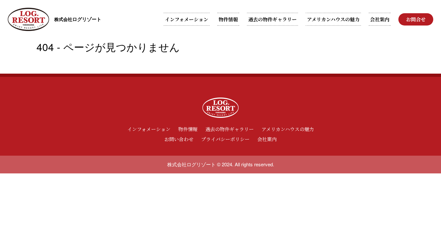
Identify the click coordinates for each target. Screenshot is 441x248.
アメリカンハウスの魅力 (333, 19)
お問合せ (416, 19)
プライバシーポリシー (225, 139)
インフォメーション (186, 19)
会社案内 (379, 19)
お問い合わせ (178, 139)
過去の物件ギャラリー (272, 19)
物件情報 (228, 19)
